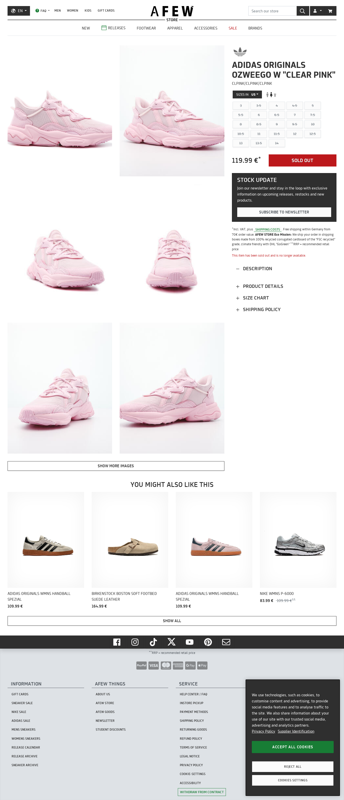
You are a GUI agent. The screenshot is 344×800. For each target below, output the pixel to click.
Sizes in (246, 94)
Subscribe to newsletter (284, 212)
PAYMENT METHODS (194, 712)
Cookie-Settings (192, 774)
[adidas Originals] (240, 51)
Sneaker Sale (22, 703)
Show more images (116, 465)
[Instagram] (135, 642)
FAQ (43, 11)
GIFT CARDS (106, 10)
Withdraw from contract (202, 792)
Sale (233, 28)
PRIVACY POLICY (191, 765)
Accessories (205, 28)
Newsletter (105, 721)
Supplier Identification (296, 731)
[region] (293, 737)
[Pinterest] (208, 642)
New (86, 28)
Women (72, 10)
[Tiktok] (154, 642)
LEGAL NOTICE (190, 756)
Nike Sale (19, 712)
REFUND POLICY (191, 738)
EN (20, 10)
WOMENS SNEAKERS (26, 738)
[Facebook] (117, 642)
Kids (88, 10)
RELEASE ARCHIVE (25, 756)
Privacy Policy (263, 731)
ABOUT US (103, 694)
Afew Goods (105, 712)
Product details (262, 286)
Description (257, 268)
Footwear (146, 28)
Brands (255, 28)
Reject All (292, 766)
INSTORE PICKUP (191, 703)
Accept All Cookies (292, 746)
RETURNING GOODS (193, 729)
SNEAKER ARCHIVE (25, 765)
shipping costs (267, 229)
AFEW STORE (172, 11)
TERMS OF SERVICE (193, 747)
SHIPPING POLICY (192, 721)
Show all (172, 620)
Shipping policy (261, 309)
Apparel (175, 28)
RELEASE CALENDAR (26, 747)
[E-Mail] (226, 642)
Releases (116, 27)
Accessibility (190, 783)
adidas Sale (21, 721)
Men (57, 10)
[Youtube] (190, 642)
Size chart (255, 298)
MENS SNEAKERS (24, 729)
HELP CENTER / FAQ (193, 694)
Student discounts (111, 729)
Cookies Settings (293, 780)
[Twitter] (172, 642)
